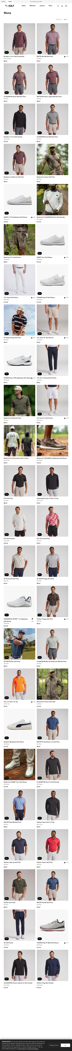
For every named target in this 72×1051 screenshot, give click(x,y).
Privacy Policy (49, 544)
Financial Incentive (40, 544)
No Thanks (36, 538)
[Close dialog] (61, 502)
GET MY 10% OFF (36, 533)
